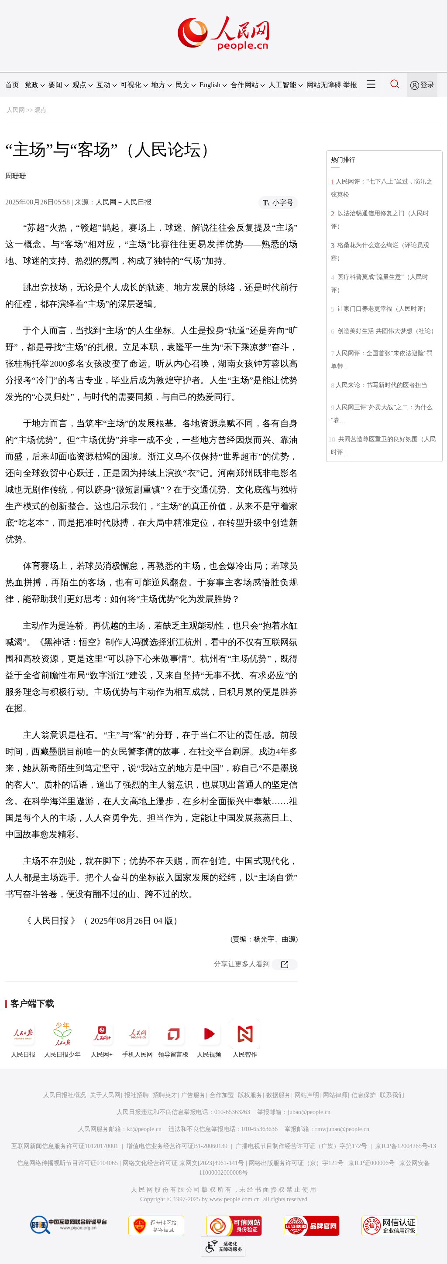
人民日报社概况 (64, 1095)
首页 (12, 84)
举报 (350, 84)
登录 (427, 84)
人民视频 (209, 1054)
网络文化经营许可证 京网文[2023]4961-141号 (183, 1163)
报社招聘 (136, 1095)
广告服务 (193, 1095)
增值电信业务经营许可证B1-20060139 (177, 1146)
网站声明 (307, 1095)
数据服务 (278, 1095)
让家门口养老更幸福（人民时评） (382, 309)
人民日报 (23, 1054)
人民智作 (245, 1054)
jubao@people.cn (309, 1112)
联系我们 (392, 1095)
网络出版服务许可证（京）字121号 (296, 1163)
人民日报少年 (62, 1054)
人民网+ (102, 1054)
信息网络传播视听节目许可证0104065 (67, 1163)
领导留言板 (173, 1054)
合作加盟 (222, 1095)
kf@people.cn (144, 1129)
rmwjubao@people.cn (342, 1129)
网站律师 (335, 1095)
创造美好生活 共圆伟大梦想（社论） (386, 331)
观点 (40, 110)
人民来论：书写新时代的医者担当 (381, 385)
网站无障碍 (323, 84)
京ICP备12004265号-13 (405, 1146)
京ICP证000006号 (371, 1163)
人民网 (16, 110)
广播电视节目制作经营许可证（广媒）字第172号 (301, 1146)
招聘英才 (165, 1095)
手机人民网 (137, 1054)
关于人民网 (105, 1095)
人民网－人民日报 (123, 202)
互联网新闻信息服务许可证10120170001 (64, 1146)
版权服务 (250, 1095)
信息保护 (363, 1095)
